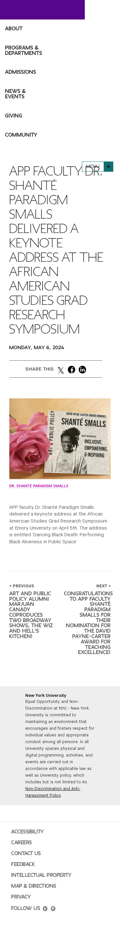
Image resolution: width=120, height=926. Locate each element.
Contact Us (26, 853)
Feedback (23, 864)
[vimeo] (45, 909)
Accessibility (27, 831)
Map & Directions (33, 886)
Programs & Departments (23, 50)
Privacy (21, 897)
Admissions (20, 72)
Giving (13, 115)
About (14, 28)
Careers (21, 842)
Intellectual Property (41, 875)
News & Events (15, 94)
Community (21, 135)
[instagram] (53, 909)
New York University (45, 695)
